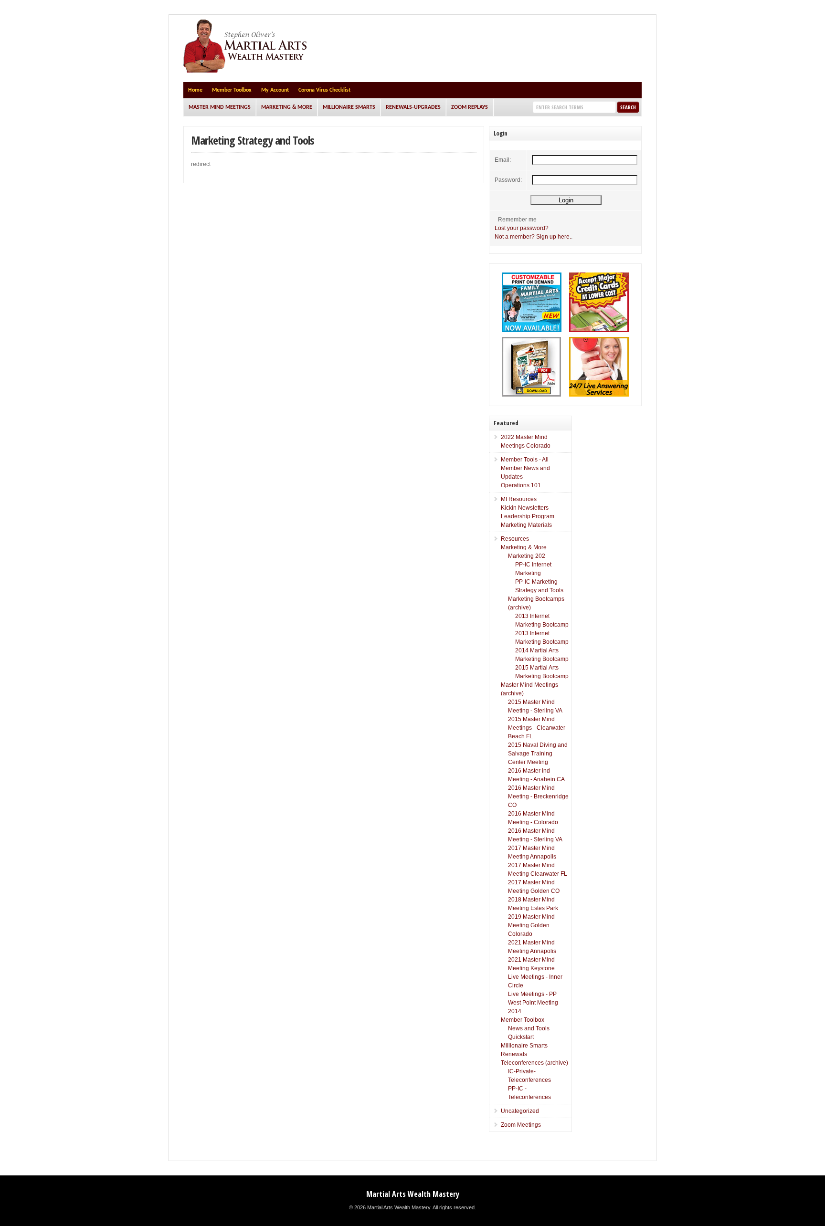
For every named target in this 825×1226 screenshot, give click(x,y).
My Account (275, 90)
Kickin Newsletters (525, 507)
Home (195, 90)
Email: (503, 160)
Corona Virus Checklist (324, 90)
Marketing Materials (526, 525)
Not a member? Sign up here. (533, 236)
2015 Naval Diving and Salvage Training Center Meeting (538, 753)
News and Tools (529, 1028)
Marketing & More (286, 107)
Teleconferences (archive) (534, 1062)
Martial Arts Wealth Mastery (412, 1194)
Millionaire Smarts (349, 107)
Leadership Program (527, 516)
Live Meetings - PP (532, 994)
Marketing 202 (526, 556)
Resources (515, 538)
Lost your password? (522, 228)
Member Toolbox (232, 90)
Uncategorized (520, 1111)
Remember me (517, 219)
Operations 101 (521, 485)
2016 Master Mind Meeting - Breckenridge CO (538, 796)
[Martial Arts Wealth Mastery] (246, 70)
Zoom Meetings (521, 1124)
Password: (508, 180)
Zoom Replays (469, 107)
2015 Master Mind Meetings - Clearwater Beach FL (536, 728)
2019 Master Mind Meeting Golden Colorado (531, 925)
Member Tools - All (525, 459)
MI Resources (519, 499)
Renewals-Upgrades (413, 107)
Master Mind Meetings (220, 107)
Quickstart (521, 1037)
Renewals (514, 1054)
